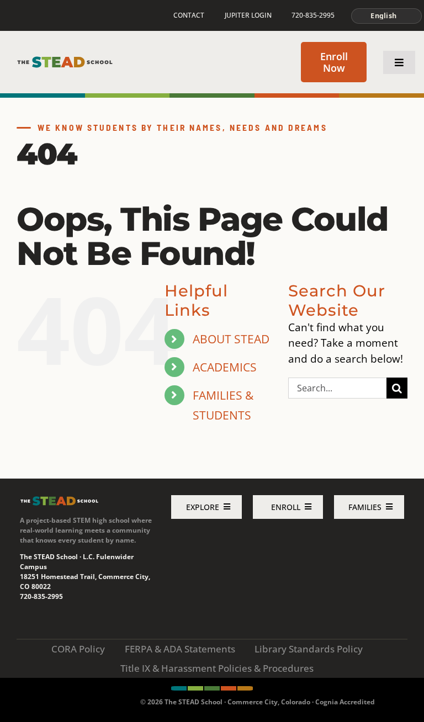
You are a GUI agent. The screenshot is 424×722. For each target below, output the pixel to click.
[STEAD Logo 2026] (65, 61)
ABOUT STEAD (231, 339)
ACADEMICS (225, 367)
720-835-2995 (41, 596)
